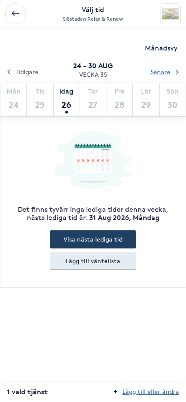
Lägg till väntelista (93, 260)
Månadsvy (161, 48)
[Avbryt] (15, 13)
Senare (160, 71)
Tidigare (27, 71)
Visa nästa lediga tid (93, 239)
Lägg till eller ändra (150, 391)
